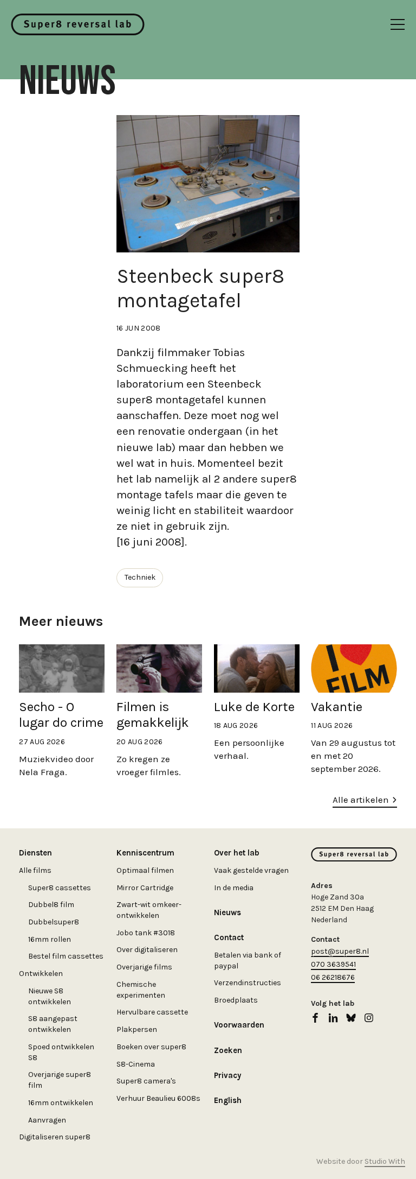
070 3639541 (333, 964)
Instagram (369, 1018)
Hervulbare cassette (152, 1012)
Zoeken (228, 1050)
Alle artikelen (361, 799)
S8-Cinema (135, 1064)
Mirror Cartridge (144, 887)
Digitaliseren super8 (54, 1137)
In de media (233, 887)
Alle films (35, 870)
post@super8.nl (340, 951)
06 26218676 (333, 977)
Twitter (351, 1018)
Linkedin (333, 1018)
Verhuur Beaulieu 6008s (158, 1098)
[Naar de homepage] (78, 24)
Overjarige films (144, 967)
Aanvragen (47, 1120)
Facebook (315, 1018)
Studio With (385, 1161)
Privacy (227, 1075)
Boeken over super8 (151, 1046)
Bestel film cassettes (65, 956)
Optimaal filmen (145, 870)
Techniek (140, 577)
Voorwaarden (239, 1025)
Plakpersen (136, 1029)
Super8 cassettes (59, 887)
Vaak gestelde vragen (251, 870)
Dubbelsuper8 (53, 922)
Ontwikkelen (41, 973)
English (228, 1100)
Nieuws (227, 912)
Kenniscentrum (145, 853)
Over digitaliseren (147, 949)
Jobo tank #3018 (145, 932)
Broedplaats (236, 1000)
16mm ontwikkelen (60, 1102)
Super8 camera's (146, 1081)
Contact (229, 937)
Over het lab (236, 853)
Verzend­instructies (247, 982)
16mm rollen (49, 939)
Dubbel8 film (51, 904)
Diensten (35, 853)
